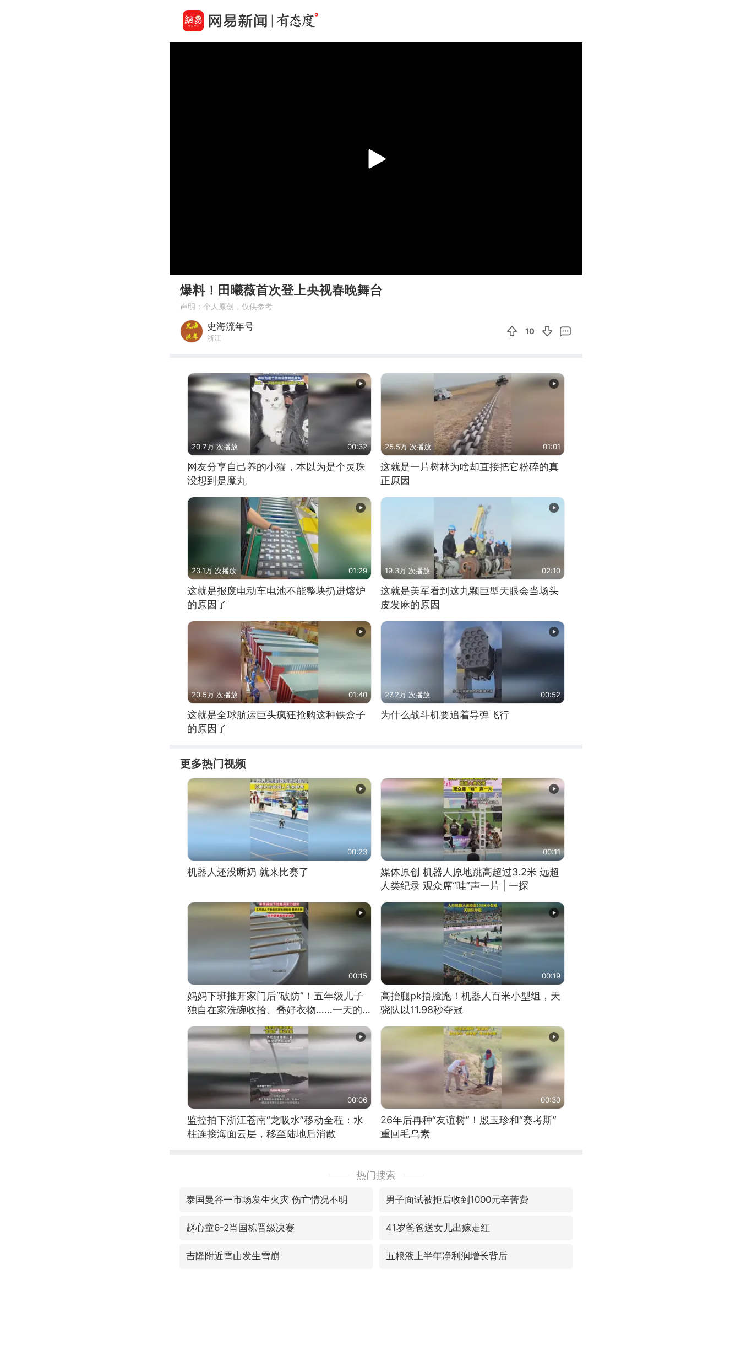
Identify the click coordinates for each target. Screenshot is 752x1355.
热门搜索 (376, 1175)
